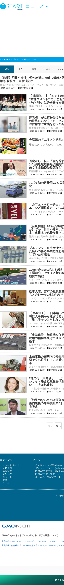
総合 (26, 59)
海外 (34, 69)
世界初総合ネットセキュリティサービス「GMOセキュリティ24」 (29, 541)
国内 (20, 69)
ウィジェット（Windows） (49, 465)
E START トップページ (10, 59)
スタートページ (11, 465)
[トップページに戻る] (12, 6)
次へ (58, 425)
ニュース (34, 59)
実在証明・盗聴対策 (10, 545)
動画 (5, 480)
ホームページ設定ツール (48, 477)
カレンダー (8, 471)
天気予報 (7, 468)
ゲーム (6, 483)
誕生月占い (8, 474)
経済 (48, 69)
